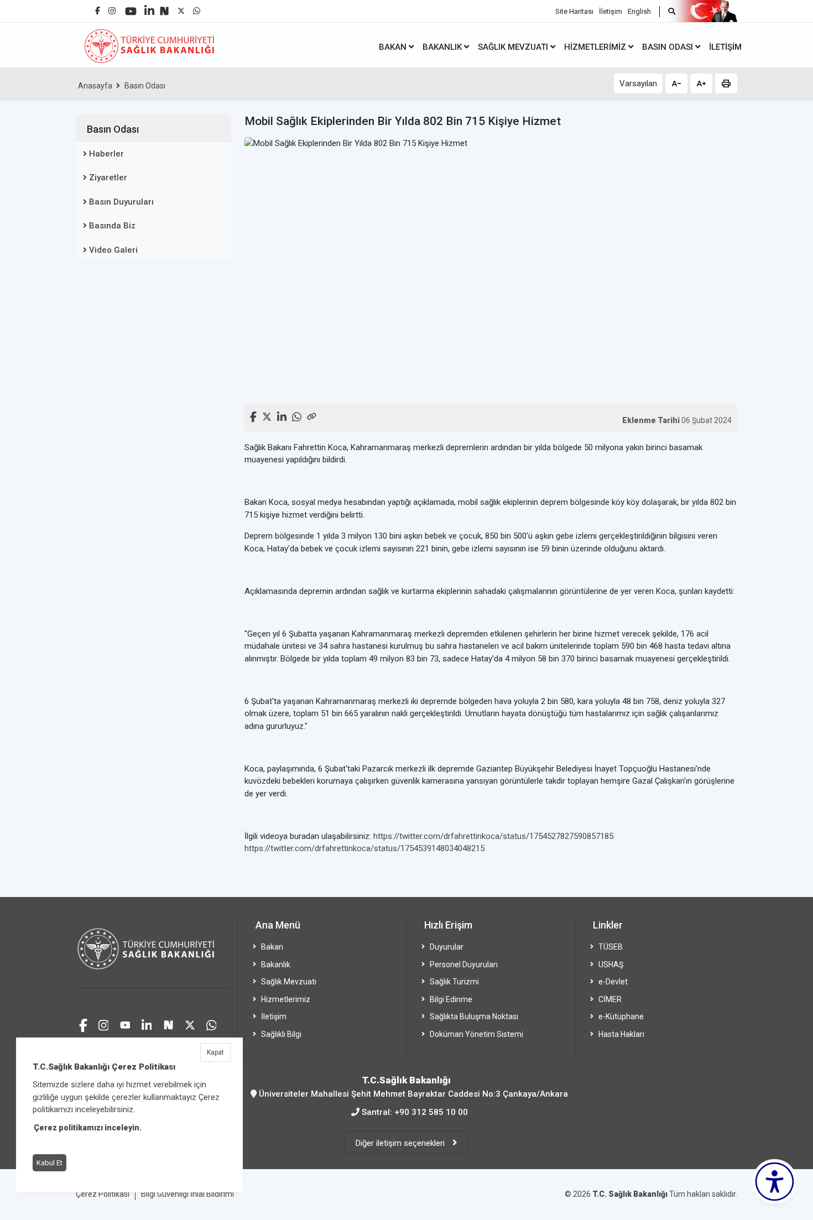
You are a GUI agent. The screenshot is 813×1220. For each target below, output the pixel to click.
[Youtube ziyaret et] (125, 1024)
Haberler (106, 154)
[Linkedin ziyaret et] (147, 1024)
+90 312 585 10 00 (431, 1112)
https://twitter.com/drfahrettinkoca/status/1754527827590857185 (493, 836)
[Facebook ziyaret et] (83, 1024)
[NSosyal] (164, 6)
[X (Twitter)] (181, 8)
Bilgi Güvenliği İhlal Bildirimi (187, 1194)
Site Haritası (574, 11)
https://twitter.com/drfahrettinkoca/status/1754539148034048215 (364, 848)
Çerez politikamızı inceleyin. (88, 1127)
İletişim (610, 11)
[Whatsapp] (196, 8)
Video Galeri (113, 250)
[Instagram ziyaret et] (103, 1024)
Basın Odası (144, 85)
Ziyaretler (108, 178)
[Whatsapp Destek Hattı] (211, 1024)
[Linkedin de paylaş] (281, 415)
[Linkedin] (149, 6)
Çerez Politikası (102, 1194)
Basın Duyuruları (121, 202)
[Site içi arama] (667, 11)
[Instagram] (112, 8)
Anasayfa (95, 85)
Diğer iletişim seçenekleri (401, 1143)
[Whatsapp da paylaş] (296, 415)
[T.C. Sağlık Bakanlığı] (153, 953)
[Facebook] (97, 6)
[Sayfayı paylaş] (311, 415)
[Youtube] (131, 7)
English (639, 11)
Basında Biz (112, 226)
